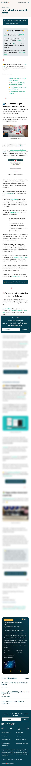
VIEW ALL (27, 678)
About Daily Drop (6, 732)
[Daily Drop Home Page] (6, 2)
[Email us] (27, 728)
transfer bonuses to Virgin (21, 257)
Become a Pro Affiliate (22, 743)
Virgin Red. (20, 146)
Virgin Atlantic (14, 199)
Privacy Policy (5, 736)
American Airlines (7, 309)
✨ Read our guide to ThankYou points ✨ (15, 282)
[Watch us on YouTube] (3, 728)
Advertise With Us (21, 739)
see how (19, 40)
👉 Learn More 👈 (15, 671)
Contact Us (19, 736)
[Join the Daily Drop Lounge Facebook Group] (11, 728)
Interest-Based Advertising (5, 744)
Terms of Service (6, 739)
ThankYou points (9, 193)
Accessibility (19, 732)
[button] (28, 2)
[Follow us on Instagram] (19, 728)
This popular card (17, 44)
